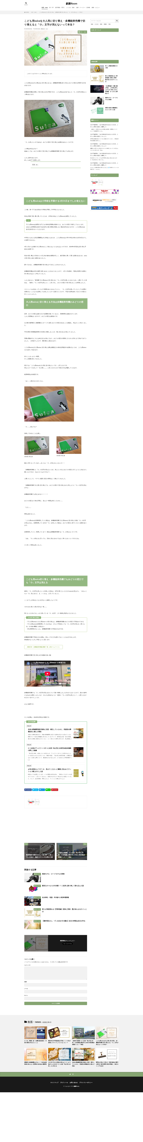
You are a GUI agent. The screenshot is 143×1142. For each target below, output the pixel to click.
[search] (117, 21)
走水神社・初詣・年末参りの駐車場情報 (55, 897)
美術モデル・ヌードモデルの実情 (53, 874)
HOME (27, 12)
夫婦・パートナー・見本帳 (83, 7)
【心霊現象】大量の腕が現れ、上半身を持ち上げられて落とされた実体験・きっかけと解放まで (111, 89)
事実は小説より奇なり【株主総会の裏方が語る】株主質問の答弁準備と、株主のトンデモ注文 (107, 1064)
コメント (27, 965)
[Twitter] (35, 789)
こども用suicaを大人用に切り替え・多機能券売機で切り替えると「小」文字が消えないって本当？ (61, 12)
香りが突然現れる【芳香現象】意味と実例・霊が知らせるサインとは (64, 910)
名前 (25, 981)
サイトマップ (54, 1082)
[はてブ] (42, 789)
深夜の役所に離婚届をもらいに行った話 (111, 108)
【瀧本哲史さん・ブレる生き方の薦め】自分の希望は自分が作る (63, 921)
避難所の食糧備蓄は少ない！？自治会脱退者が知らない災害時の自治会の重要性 (35, 1063)
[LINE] (48, 789)
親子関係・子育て (60, 7)
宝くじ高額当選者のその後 (111, 66)
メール (26, 988)
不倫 (109, 24)
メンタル (96, 24)
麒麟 (102, 126)
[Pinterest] (54, 789)
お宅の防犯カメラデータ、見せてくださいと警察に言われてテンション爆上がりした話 (49, 770)
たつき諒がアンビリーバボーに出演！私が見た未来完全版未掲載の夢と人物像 (49, 749)
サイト (26, 995)
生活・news (45, 7)
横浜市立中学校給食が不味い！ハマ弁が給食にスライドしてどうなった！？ (59, 1041)
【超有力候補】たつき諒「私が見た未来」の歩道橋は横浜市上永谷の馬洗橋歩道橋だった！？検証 (83, 1042)
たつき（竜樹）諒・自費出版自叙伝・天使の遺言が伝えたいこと (35, 1041)
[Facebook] (28, 789)
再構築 (105, 24)
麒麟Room (71, 3)
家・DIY (51, 7)
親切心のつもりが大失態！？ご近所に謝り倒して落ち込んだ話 (63, 886)
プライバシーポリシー (86, 1082)
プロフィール (64, 1082)
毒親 (92, 24)
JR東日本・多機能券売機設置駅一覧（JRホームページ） (43, 647)
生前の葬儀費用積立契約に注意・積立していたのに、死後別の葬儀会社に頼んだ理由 (49, 730)
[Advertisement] (55, 181)
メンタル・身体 (70, 7)
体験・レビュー (96, 7)
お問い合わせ (74, 1082)
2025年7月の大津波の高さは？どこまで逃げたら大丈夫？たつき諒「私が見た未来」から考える (59, 1064)
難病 (101, 24)
